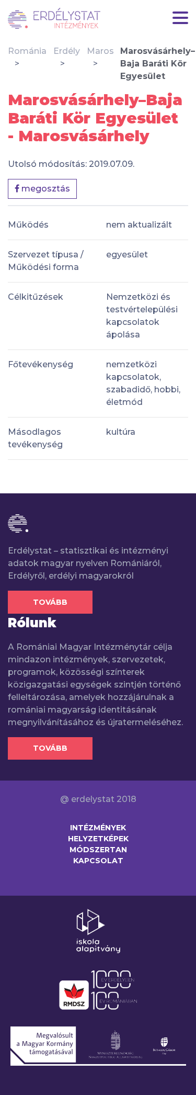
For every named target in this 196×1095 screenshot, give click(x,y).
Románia (27, 51)
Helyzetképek (98, 838)
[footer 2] (98, 989)
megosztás (44, 189)
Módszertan (98, 849)
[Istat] (54, 18)
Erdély (66, 51)
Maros (100, 51)
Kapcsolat (98, 860)
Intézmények (98, 827)
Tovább (50, 602)
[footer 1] (98, 930)
